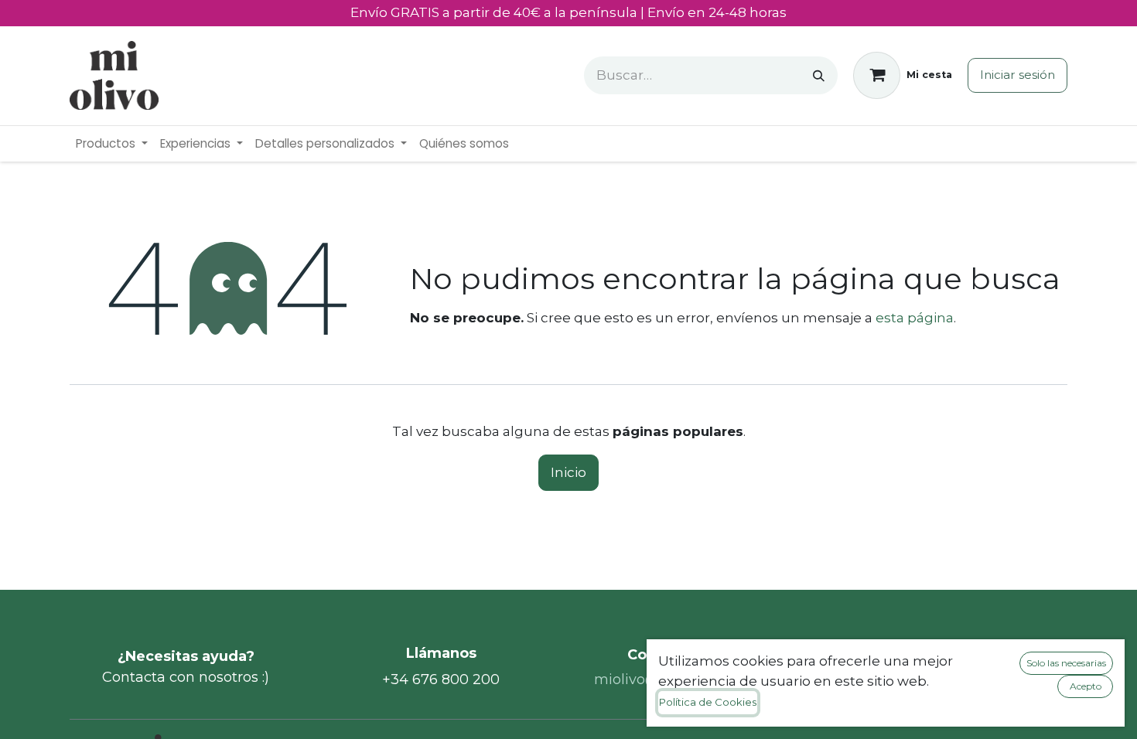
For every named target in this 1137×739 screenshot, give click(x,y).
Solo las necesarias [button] (1066, 663)
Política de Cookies (707, 702)
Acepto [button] (1085, 686)
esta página (915, 317)
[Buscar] (819, 75)
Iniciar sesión (1017, 74)
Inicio (568, 472)
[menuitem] (112, 144)
